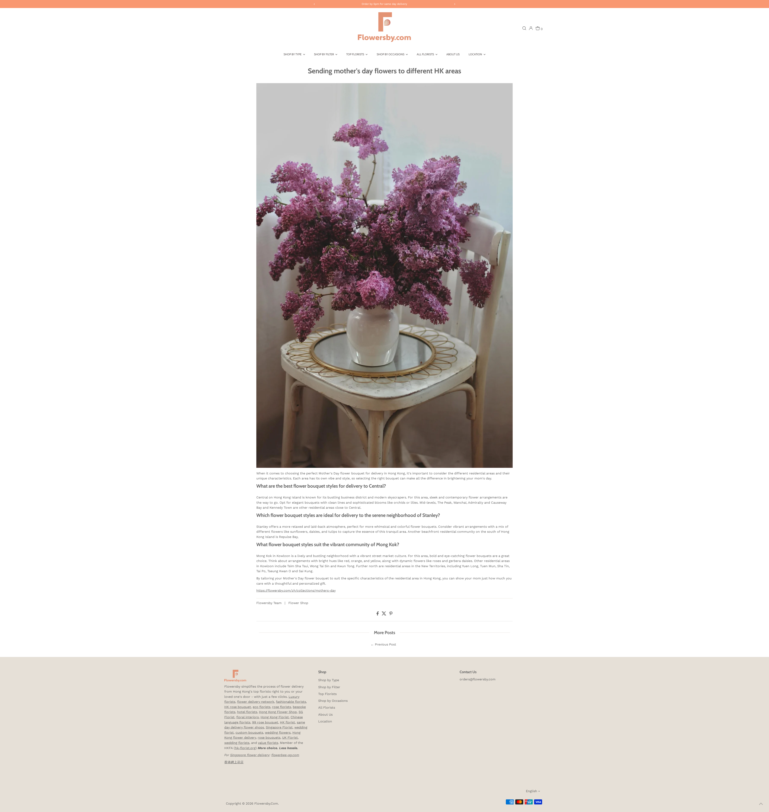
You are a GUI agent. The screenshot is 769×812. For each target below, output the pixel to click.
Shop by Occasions (391, 54)
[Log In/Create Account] (531, 28)
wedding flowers (278, 732)
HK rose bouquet (237, 707)
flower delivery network (255, 702)
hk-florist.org (245, 748)
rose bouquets (269, 737)
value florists (268, 743)
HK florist (287, 722)
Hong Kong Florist (275, 717)
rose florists (281, 707)
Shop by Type (293, 54)
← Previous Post (383, 644)
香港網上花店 (234, 762)
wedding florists (236, 743)
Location (476, 54)
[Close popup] (760, 757)
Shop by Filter (324, 54)
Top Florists (355, 54)
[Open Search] (524, 28)
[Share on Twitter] (384, 614)
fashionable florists (291, 702)
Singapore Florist (279, 727)
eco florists (261, 707)
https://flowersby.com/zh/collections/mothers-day (296, 590)
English (531, 791)
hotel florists (247, 712)
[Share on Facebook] (378, 614)
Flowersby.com (266, 803)
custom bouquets (249, 732)
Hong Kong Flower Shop (278, 712)
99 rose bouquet (265, 722)
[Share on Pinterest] (391, 614)
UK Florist (290, 737)
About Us (453, 54)
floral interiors (247, 717)
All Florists (426, 54)
